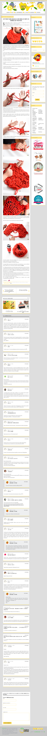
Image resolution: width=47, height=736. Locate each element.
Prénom (37, 92)
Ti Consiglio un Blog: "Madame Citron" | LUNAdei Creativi (16, 609)
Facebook (14, 282)
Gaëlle (9, 491)
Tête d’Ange (34, 113)
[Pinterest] (42, 729)
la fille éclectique (12, 355)
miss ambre (10, 519)
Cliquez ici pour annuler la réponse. (16, 694)
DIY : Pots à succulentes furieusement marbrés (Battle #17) (9, 291)
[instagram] (34, 729)
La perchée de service (41, 129)
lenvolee (10, 449)
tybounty (10, 471)
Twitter (20, 282)
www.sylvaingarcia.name (37, 731)
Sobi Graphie (34, 132)
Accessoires (9, 16)
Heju (33, 110)
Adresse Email (37, 89)
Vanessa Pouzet (40, 113)
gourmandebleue (12, 413)
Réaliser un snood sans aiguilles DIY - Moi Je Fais (15, 637)
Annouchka (33, 127)
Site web (4, 707)
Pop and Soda (40, 112)
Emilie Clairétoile (12, 573)
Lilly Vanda (10, 617)
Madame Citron (13, 482)
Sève (9, 346)
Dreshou (10, 390)
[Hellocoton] (38, 729)
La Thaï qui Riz (40, 111)
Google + (26, 282)
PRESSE (31, 1)
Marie (9, 365)
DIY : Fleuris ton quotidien (23, 290)
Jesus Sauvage (40, 110)
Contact (42, 1)
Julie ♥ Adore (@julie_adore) (15, 500)
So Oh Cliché (40, 128)
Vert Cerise (39, 109)
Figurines (32, 12)
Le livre (26, 12)
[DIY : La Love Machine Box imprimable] (40, 78)
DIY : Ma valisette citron (9, 311)
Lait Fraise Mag (34, 128)
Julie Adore (33, 111)
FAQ (34, 1)
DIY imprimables (19, 12)
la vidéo (22, 265)
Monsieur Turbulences (13, 422)
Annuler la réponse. (11, 697)
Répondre (27, 319)
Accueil (8, 12)
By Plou (33, 109)
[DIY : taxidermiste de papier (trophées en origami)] (35, 78)
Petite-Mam (10, 431)
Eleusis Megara (40, 127)
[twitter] (40, 729)
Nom (4, 698)
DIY (12, 12)
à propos (38, 1)
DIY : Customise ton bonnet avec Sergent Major (23, 312)
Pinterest (23, 282)
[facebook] (36, 729)
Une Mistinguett (12, 555)
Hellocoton (17, 282)
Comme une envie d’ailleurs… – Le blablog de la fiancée (16, 628)
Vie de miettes (34, 129)
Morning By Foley (34, 112)
